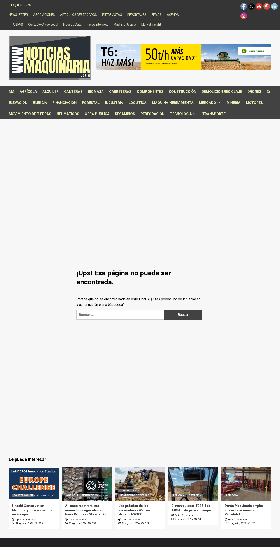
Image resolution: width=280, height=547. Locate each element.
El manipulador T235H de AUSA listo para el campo (191, 508)
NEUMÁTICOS (68, 114)
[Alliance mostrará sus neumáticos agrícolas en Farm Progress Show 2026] (87, 484)
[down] (218, 103)
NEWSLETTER (18, 14)
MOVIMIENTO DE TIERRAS (30, 114)
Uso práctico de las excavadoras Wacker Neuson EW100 (134, 510)
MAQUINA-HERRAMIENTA (173, 103)
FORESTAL (91, 103)
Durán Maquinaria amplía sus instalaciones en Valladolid (244, 510)
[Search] (268, 92)
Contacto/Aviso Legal (43, 24)
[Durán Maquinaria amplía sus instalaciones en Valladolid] (246, 484)
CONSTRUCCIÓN (182, 91)
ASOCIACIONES (44, 14)
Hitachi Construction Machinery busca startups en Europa (32, 510)
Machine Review (125, 24)
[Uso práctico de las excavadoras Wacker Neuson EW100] (140, 484)
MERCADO (207, 103)
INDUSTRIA (114, 103)
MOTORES (254, 103)
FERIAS (157, 14)
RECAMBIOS (125, 114)
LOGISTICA (138, 103)
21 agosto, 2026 (24, 523)
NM (11, 91)
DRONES (254, 91)
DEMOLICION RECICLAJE (222, 91)
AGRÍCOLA (28, 91)
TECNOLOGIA (181, 114)
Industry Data (72, 24)
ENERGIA (40, 103)
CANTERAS (73, 91)
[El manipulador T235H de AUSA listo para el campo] (193, 484)
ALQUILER (50, 91)
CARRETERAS (120, 91)
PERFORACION (152, 114)
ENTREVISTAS (112, 14)
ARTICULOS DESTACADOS (78, 14)
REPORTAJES (136, 14)
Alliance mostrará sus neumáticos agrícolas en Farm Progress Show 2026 (85, 510)
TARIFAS (17, 24)
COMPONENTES (150, 91)
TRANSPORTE (214, 114)
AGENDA (173, 14)
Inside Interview (97, 24)
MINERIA (233, 103)
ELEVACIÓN (18, 103)
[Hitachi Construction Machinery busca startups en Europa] (34, 484)
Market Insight (151, 24)
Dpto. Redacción (25, 519)
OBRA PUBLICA (97, 114)
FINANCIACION (64, 103)
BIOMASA (96, 91)
